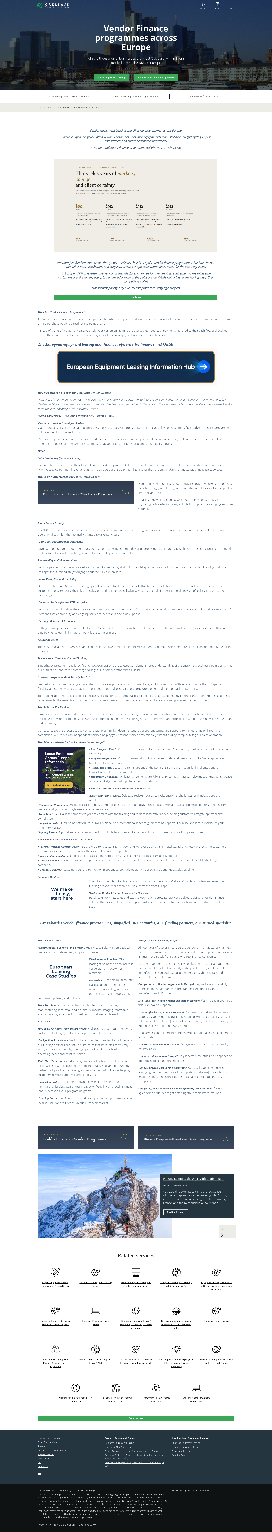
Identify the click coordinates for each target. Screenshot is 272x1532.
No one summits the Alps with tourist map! (193, 1179)
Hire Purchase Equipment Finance (190, 1438)
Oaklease (42, 107)
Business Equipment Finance (52, 1450)
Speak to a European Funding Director (156, 77)
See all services (136, 1418)
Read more (136, 297)
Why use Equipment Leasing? (111, 77)
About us (42, 1446)
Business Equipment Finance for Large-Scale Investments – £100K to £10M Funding (134, 1457)
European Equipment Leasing (119, 1442)
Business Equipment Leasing (186, 1442)
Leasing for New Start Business (120, 1446)
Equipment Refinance (182, 1451)
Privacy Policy (44, 1524)
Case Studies (44, 1458)
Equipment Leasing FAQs (87, 1490)
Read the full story (175, 1212)
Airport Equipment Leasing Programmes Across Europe (132, 1451)
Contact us (43, 1466)
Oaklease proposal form (49, 1438)
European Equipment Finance (186, 1446)
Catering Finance (180, 1455)
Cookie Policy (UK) (88, 1524)
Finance (53, 107)
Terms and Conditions (65, 1524)
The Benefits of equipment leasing (54, 1490)
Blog (40, 1462)
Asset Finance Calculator (50, 1442)
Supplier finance (46, 1454)
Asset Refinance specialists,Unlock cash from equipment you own (134, 1464)
